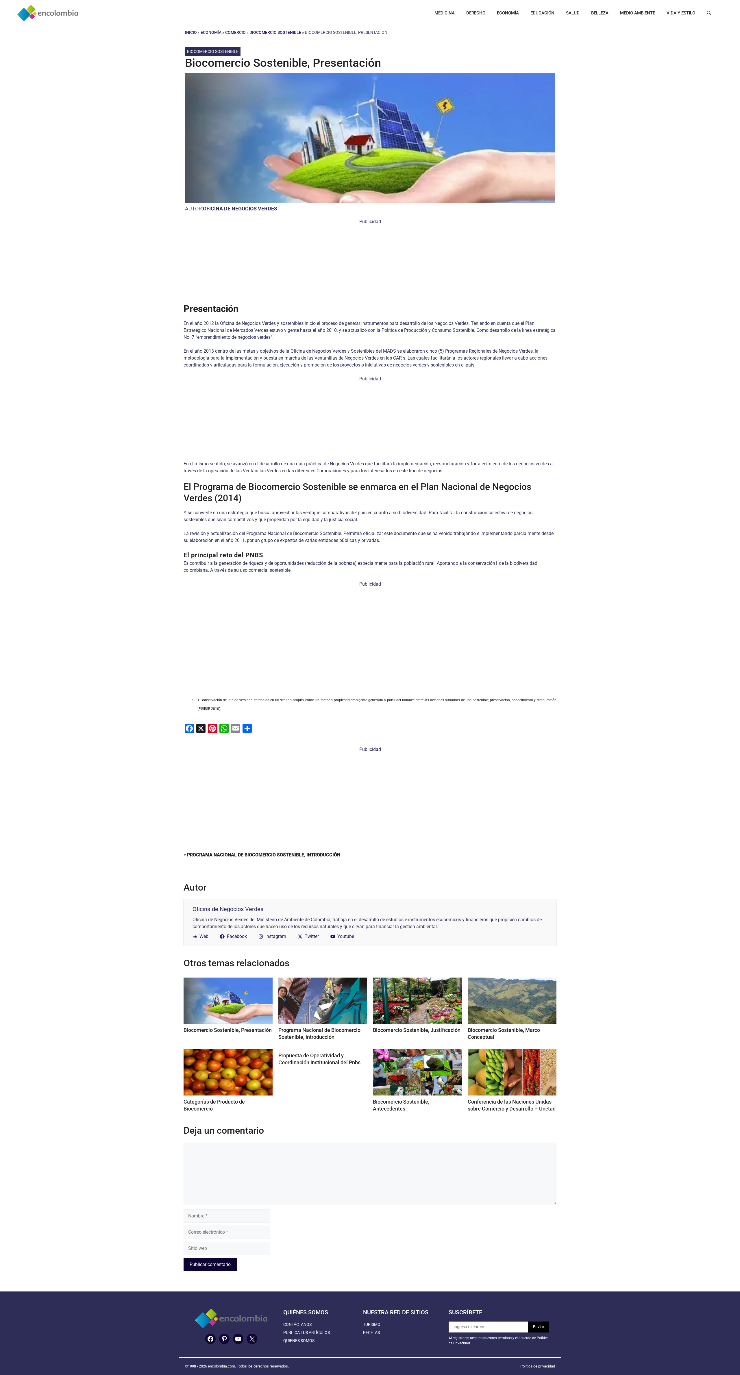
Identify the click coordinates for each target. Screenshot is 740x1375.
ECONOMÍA (508, 13)
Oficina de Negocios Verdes (240, 209)
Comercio (235, 32)
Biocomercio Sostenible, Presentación (228, 1030)
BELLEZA (599, 13)
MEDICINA (444, 13)
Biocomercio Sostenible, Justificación (416, 1030)
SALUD (573, 13)
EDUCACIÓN (542, 13)
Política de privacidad (537, 1366)
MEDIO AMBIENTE (637, 13)
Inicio (191, 32)
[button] (709, 13)
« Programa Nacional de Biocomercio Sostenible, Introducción (262, 855)
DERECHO (475, 13)
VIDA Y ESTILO (681, 13)
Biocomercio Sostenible (275, 32)
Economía (211, 32)
